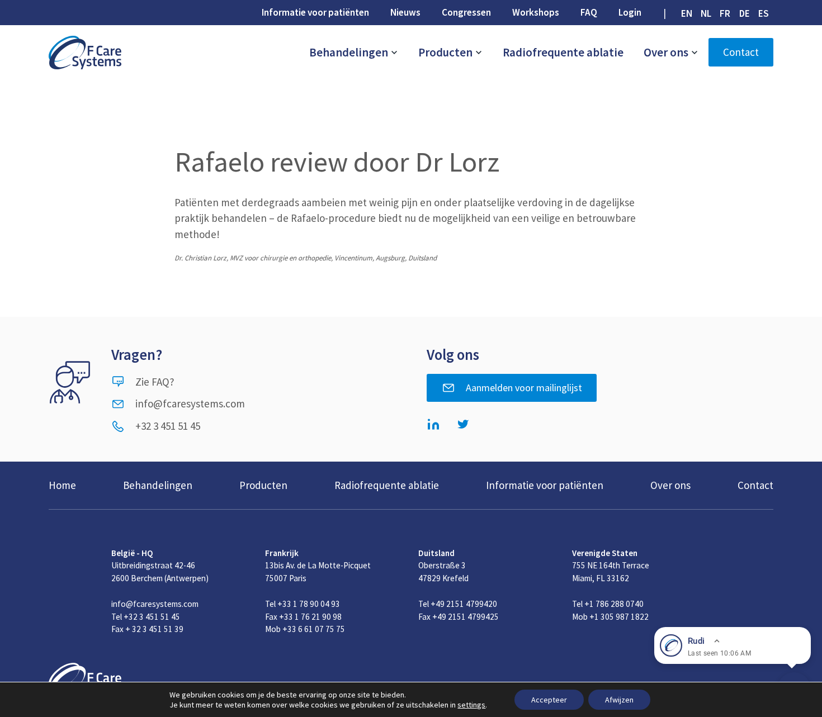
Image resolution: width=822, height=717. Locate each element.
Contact (741, 52)
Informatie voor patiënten (315, 12)
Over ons (667, 52)
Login (629, 12)
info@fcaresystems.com (190, 403)
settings (471, 705)
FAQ (588, 12)
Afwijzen (619, 700)
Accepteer (549, 700)
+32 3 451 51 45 (167, 426)
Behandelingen (349, 52)
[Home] (85, 52)
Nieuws (405, 12)
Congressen (466, 12)
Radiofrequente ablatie (563, 52)
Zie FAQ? (154, 381)
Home (62, 485)
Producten (446, 52)
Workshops (535, 12)
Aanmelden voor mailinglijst (524, 387)
